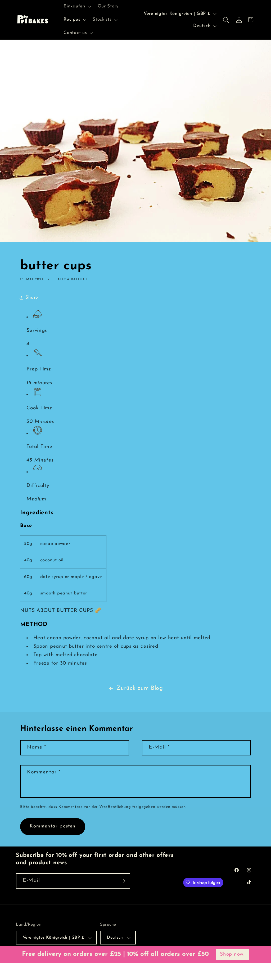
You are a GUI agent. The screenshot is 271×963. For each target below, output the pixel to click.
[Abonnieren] (123, 881)
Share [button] (31, 297)
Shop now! (232, 954)
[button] (77, 6)
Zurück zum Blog (139, 688)
